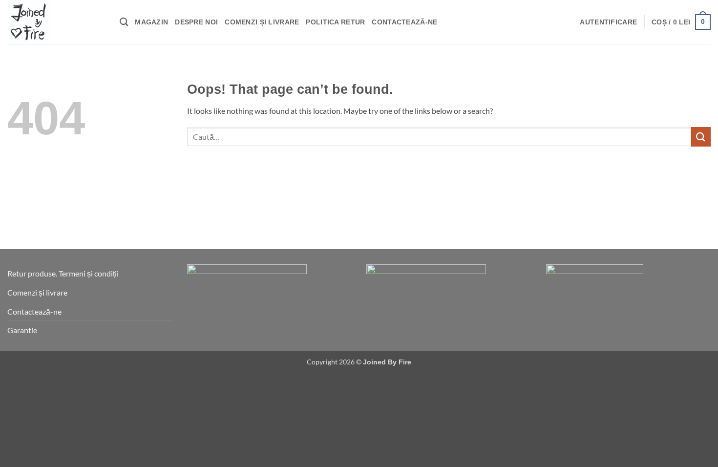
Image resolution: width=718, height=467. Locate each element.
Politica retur (335, 22)
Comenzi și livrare (262, 22)
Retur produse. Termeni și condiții (63, 273)
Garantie (22, 330)
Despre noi (196, 22)
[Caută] (124, 22)
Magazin (151, 22)
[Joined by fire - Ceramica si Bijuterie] (56, 22)
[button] (608, 22)
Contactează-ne (404, 22)
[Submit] (701, 136)
